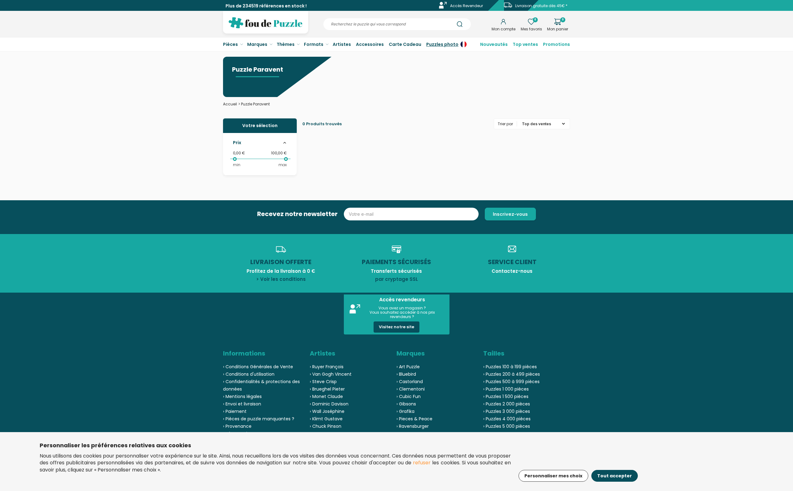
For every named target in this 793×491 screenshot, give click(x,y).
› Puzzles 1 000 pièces (506, 389)
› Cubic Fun (408, 396)
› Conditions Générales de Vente (258, 367)
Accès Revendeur (466, 5)
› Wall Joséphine (327, 411)
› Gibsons (406, 404)
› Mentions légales (242, 396)
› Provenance (237, 426)
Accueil (230, 104)
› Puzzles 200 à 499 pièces (511, 374)
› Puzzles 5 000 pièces (506, 426)
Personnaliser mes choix (553, 476)
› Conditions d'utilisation (248, 374)
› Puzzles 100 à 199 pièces (510, 367)
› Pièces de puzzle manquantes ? (258, 419)
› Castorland (409, 381)
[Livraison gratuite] (508, 7)
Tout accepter (614, 476)
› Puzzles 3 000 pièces (506, 411)
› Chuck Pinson (325, 426)
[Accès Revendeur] (443, 7)
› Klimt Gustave (326, 419)
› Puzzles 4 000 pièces (507, 419)
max (282, 164)
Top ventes (525, 44)
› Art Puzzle (408, 367)
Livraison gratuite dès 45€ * (541, 5)
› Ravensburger (412, 426)
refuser (422, 462)
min (236, 164)
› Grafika (405, 411)
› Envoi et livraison (242, 404)
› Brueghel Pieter (327, 389)
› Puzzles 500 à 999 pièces (511, 381)
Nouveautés (494, 44)
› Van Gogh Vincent (331, 374)
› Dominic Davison (329, 404)
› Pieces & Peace (414, 419)
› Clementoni (410, 389)
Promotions (556, 44)
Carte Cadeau (405, 44)
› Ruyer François (327, 367)
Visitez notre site (396, 327)
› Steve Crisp (323, 381)
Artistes (342, 44)
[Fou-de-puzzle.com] (266, 27)
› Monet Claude (326, 396)
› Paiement (235, 411)
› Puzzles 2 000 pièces (506, 404)
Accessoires (370, 44)
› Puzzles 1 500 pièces (505, 396)
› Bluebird (406, 374)
